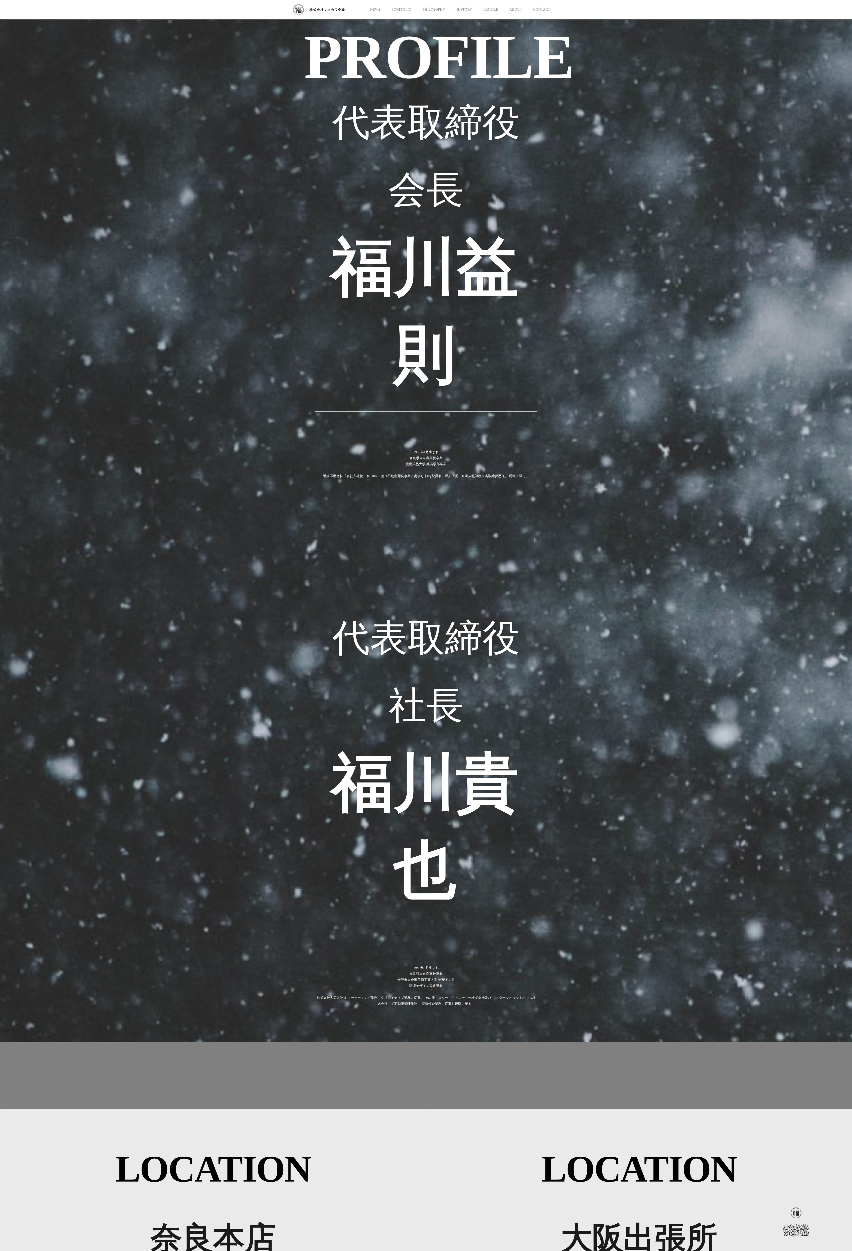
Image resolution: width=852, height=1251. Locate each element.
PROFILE (490, 9)
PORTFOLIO (401, 9)
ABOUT (515, 9)
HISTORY (464, 9)
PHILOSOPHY (434, 9)
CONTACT (541, 9)
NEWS (375, 9)
